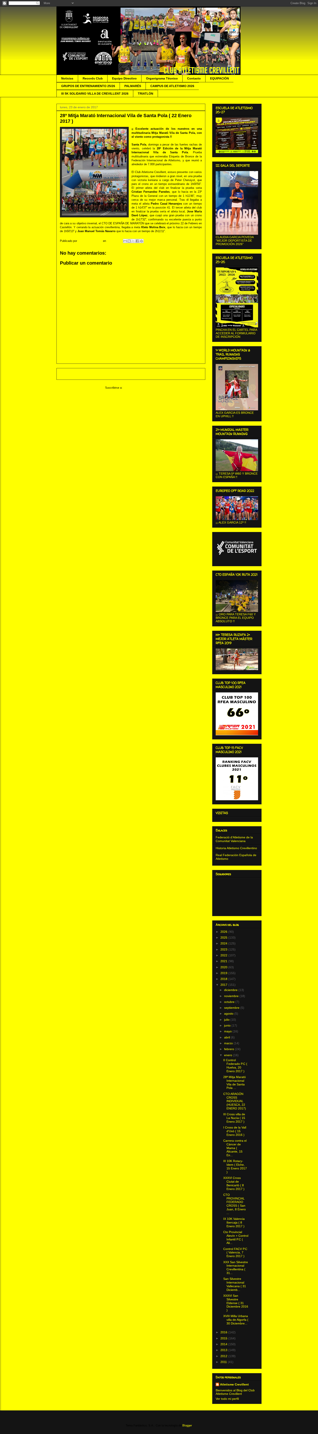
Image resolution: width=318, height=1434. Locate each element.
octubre (229, 1002)
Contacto (194, 78)
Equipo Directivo (124, 78)
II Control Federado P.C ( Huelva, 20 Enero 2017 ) (235, 1065)
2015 (224, 1338)
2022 (224, 955)
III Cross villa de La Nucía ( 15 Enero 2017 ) (234, 1117)
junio (227, 1025)
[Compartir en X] (133, 241)
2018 (224, 979)
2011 (224, 1362)
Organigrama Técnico (162, 78)
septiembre (232, 1007)
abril (227, 1037)
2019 (224, 973)
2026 (224, 931)
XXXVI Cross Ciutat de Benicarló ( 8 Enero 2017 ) (233, 1183)
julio (227, 1019)
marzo (229, 1043)
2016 (224, 1332)
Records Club (93, 78)
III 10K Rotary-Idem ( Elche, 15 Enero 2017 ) (235, 1166)
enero (228, 1055)
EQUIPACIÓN (219, 78)
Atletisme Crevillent (234, 1384)
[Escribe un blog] (129, 241)
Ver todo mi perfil (227, 1398)
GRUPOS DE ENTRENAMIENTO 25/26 (88, 86)
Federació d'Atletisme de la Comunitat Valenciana (234, 839)
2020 (224, 967)
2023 (224, 949)
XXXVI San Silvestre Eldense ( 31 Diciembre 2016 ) (235, 1303)
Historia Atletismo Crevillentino (236, 848)
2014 (224, 1344)
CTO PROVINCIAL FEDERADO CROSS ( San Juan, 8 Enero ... (234, 1204)
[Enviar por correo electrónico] (125, 241)
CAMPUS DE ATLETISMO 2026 (172, 86)
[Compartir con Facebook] (137, 241)
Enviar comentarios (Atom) (140, 387)
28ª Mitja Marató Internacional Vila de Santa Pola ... (234, 1082)
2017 (224, 984)
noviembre (231, 996)
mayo (228, 1031)
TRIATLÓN (145, 93)
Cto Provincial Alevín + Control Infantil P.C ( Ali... (235, 1237)
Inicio (135, 374)
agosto (229, 1013)
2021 (224, 961)
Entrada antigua (189, 374)
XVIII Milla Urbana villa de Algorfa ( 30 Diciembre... (235, 1319)
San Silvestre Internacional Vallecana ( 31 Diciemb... (234, 1284)
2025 (224, 937)
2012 (224, 1356)
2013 (224, 1350)
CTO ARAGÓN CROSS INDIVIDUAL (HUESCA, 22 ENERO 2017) (234, 1101)
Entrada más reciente (76, 374)
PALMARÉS (132, 86)
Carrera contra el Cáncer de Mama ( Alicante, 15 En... (235, 1148)
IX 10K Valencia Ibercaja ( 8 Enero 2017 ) (234, 1222)
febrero (229, 1049)
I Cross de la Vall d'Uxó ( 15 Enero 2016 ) (234, 1131)
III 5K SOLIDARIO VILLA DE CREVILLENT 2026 (94, 93)
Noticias (67, 78)
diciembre (231, 990)
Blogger (187, 1425)
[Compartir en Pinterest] (141, 241)
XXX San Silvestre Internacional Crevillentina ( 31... (235, 1267)
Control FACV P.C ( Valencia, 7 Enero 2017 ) (235, 1252)
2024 (224, 943)
